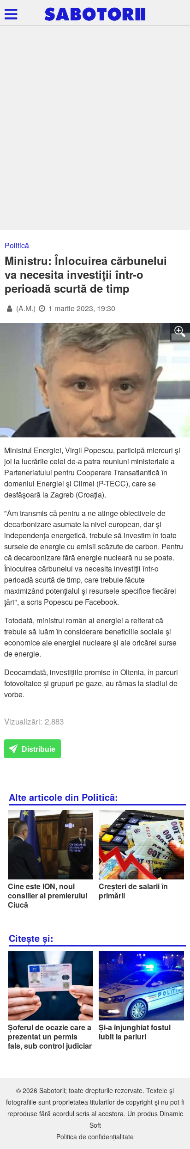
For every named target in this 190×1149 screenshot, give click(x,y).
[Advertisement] (95, 130)
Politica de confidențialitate (95, 1136)
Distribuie (37, 749)
